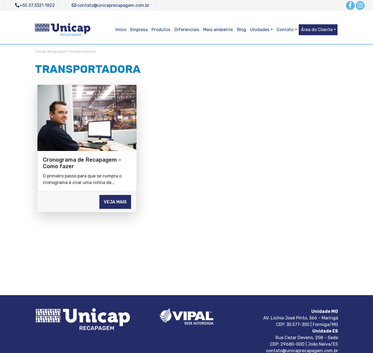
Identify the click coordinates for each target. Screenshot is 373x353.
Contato (285, 29)
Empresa (139, 29)
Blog (241, 29)
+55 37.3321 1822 (37, 5)
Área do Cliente (317, 29)
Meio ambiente (218, 29)
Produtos (161, 29)
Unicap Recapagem (51, 51)
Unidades (260, 29)
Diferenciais (186, 29)
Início (121, 29)
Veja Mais (115, 201)
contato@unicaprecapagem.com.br (112, 5)
